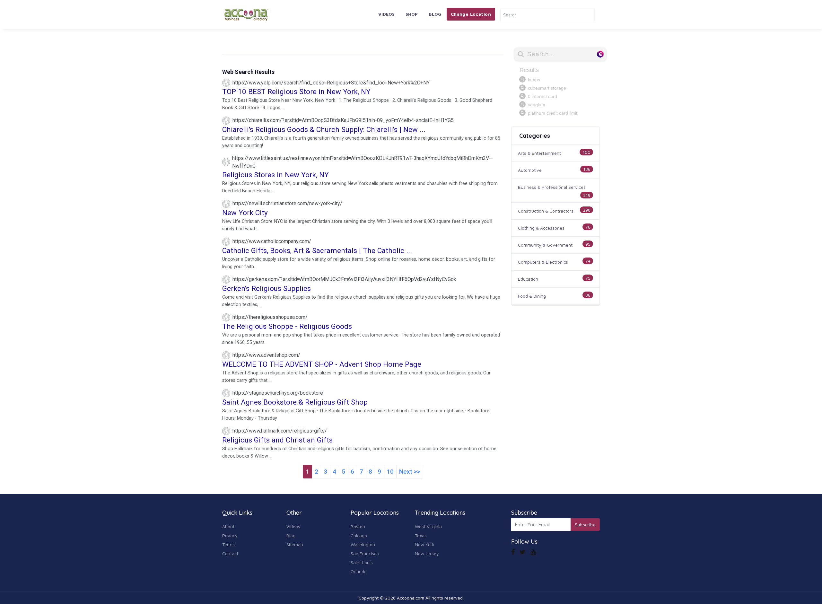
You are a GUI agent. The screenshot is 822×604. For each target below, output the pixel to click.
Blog (435, 14)
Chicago (359, 535)
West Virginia (428, 526)
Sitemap (294, 544)
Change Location (471, 14)
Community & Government (545, 245)
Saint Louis (362, 562)
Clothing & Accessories (541, 228)
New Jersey (427, 553)
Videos (386, 14)
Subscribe (585, 524)
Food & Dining (532, 296)
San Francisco (365, 553)
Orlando (359, 571)
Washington (363, 544)
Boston (358, 526)
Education (528, 279)
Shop (412, 14)
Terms (228, 544)
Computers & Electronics (543, 262)
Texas (421, 535)
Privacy (230, 535)
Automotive (530, 170)
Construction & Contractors (545, 211)
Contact (230, 553)
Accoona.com (410, 597)
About (228, 526)
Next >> (409, 471)
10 (390, 471)
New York (424, 544)
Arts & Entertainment (539, 153)
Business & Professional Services (552, 187)
